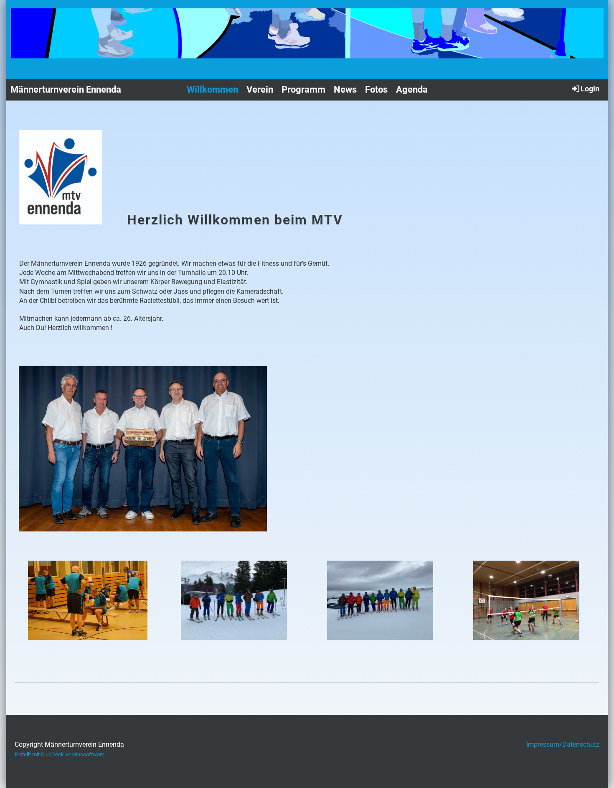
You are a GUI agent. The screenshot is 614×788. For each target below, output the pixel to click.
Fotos (376, 89)
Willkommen (212, 89)
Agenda (412, 89)
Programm (303, 89)
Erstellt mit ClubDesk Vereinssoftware (59, 754)
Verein (259, 89)
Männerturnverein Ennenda (65, 89)
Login (590, 88)
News (345, 89)
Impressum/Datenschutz (562, 744)
